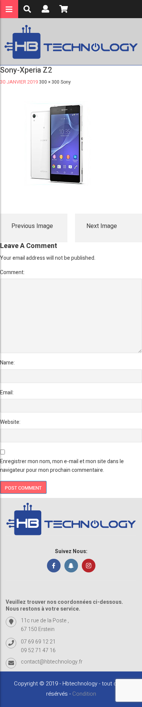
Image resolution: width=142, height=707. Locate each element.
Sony (66, 82)
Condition (84, 694)
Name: (7, 363)
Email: (7, 393)
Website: (10, 422)
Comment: (12, 272)
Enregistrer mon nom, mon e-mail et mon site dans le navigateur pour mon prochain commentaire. (62, 465)
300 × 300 (49, 82)
